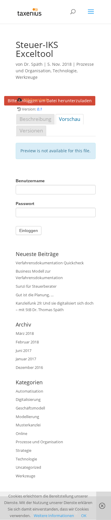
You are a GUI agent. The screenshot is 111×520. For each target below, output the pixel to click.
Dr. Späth (33, 64)
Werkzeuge (27, 77)
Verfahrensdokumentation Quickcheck (50, 262)
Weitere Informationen (54, 515)
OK (83, 515)
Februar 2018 (27, 342)
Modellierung (27, 416)
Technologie (65, 70)
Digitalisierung (28, 399)
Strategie (23, 450)
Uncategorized (28, 467)
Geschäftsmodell (30, 408)
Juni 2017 (23, 350)
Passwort (25, 203)
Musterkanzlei (28, 425)
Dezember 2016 (29, 367)
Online (21, 433)
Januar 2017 (26, 358)
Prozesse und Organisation (39, 441)
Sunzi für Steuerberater (36, 286)
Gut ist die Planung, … (35, 294)
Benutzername (30, 180)
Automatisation (29, 391)
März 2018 (25, 333)
